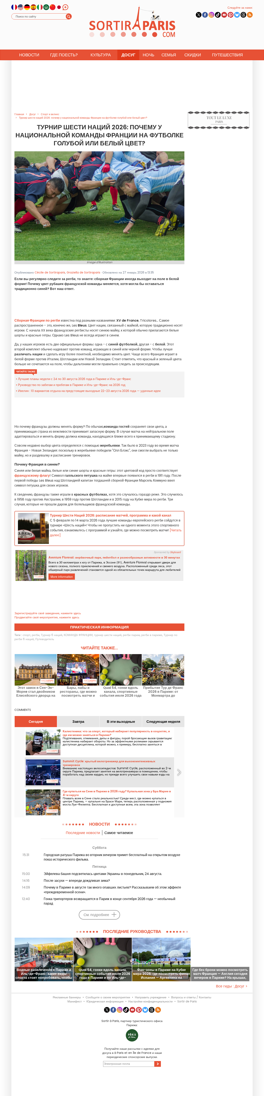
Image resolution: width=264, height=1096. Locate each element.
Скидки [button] (192, 55)
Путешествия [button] (227, 55)
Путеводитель (44, 639)
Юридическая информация (105, 1001)
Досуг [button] (128, 55)
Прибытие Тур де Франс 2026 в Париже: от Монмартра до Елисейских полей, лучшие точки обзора (163, 691)
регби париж (131, 635)
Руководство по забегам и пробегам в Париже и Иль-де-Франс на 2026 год (71, 385)
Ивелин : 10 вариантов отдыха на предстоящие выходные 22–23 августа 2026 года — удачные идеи (89, 391)
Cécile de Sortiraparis (50, 272)
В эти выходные (121, 721)
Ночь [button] (148, 55)
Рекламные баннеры (67, 997)
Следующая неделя (163, 721)
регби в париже (151, 635)
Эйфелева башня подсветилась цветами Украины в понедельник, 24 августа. (103, 873)
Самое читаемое (118, 832)
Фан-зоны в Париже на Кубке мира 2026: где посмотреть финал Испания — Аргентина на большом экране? (161, 974)
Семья (168, 55)
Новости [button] (29, 55)
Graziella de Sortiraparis (83, 272)
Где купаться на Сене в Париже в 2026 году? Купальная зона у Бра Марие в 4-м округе (117, 793)
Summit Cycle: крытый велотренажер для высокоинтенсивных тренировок (109, 763)
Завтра (78, 721)
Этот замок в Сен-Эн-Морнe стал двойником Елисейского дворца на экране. (35, 691)
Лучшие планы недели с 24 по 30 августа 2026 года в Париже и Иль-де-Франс (74, 379)
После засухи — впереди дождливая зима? (77, 880)
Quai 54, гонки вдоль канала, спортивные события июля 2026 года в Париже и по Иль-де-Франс (120, 691)
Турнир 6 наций (51, 635)
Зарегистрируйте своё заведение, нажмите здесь (47, 613)
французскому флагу (32, 475)
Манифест (74, 1001)
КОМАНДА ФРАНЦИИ (78, 635)
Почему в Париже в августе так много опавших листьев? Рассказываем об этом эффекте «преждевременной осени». (112, 889)
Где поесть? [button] (64, 55)
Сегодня (36, 721)
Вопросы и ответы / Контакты (191, 997)
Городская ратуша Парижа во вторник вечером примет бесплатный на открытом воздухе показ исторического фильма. (112, 857)
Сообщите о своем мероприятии (108, 997)
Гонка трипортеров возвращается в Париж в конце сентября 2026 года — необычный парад (109, 901)
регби (35, 635)
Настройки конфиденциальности (150, 1001)
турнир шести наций (107, 635)
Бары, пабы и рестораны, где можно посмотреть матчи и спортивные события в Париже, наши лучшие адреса (78, 691)
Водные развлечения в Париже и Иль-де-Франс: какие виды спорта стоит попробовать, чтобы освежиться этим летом (43, 974)
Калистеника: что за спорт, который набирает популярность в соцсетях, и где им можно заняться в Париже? (116, 733)
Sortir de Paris (187, 1001)
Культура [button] (101, 55)
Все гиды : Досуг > (232, 986)
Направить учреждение (150, 997)
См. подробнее (96, 914)
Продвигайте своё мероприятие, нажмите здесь (46, 617)
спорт (26, 635)
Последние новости (83, 832)
